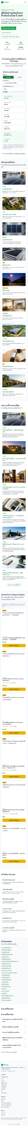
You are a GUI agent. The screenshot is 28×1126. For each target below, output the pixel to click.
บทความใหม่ (3, 1093)
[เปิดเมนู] (25, 2)
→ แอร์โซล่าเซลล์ (4, 981)
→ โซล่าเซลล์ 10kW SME (6, 965)
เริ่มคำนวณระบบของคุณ (8, 28)
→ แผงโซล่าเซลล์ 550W (6, 968)
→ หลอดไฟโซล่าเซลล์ (5, 975)
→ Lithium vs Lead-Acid (6, 970)
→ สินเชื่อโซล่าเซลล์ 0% (6, 959)
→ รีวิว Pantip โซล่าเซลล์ (6, 1000)
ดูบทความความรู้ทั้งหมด (14, 585)
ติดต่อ (2, 1101)
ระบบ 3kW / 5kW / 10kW (9, 214)
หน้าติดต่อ (14, 1052)
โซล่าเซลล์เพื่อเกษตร (8, 341)
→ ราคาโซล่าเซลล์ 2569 (6, 947)
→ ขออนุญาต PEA (5, 956)
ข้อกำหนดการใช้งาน (5, 1107)
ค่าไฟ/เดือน (8, 77)
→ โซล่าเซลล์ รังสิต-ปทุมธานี (7, 995)
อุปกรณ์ (2, 1081)
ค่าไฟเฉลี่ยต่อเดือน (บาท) (8, 86)
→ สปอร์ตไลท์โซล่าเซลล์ (6, 979)
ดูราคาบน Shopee (17, 646)
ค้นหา (9, 1052)
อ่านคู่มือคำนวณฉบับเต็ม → (20, 153)
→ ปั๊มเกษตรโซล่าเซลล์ (5, 986)
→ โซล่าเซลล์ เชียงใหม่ (5, 997)
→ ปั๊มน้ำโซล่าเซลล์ (5, 984)
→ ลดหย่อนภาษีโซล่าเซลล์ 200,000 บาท (9, 961)
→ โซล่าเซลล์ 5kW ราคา (6, 963)
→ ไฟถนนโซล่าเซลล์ (5, 977)
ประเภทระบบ (6, 80)
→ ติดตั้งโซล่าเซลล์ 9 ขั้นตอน (7, 954)
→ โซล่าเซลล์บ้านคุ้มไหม (6, 949)
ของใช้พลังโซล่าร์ (7, 316)
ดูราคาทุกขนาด (6, 32)
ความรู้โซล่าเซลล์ (6, 189)
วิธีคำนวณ (5, 75)
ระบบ (2, 1079)
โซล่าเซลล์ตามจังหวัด (8, 392)
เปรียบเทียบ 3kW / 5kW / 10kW (10, 36)
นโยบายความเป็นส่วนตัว (6, 1105)
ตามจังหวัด (3, 1089)
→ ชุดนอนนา (4, 988)
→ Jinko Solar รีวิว (5, 991)
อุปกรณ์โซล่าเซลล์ (7, 240)
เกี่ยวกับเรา (3, 1099)
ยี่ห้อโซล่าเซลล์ (6, 265)
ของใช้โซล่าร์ (3, 1087)
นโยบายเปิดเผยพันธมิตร (6, 1103)
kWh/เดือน (19, 77)
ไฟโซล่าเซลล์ (5, 290)
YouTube (3, 1115)
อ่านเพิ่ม (20, 1119)
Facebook (3, 1113)
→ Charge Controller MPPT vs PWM (9, 972)
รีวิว (2, 1091)
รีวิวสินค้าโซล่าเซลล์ (7, 366)
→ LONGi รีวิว (4, 993)
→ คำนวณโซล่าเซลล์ (5, 952)
